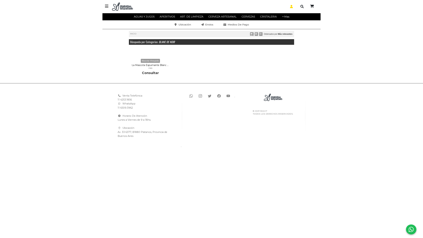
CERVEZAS (248, 16)
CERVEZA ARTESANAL (222, 16)
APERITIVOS (167, 16)
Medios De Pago (238, 24)
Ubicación (184, 24)
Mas (286, 16)
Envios (209, 24)
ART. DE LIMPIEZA (191, 16)
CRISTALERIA (268, 16)
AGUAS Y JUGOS (144, 16)
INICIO (133, 33)
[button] (291, 6)
